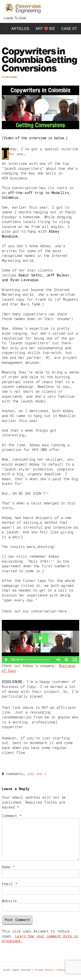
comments (9, 77)
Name (8, 866)
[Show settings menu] (66, 659)
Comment (11, 815)
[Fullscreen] (75, 659)
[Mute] (58, 659)
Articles (20, 28)
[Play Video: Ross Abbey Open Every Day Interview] (40, 638)
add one (34, 773)
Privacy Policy (43, 969)
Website (9, 900)
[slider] (37, 659)
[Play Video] (6, 659)
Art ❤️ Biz (45, 28)
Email (9, 883)
